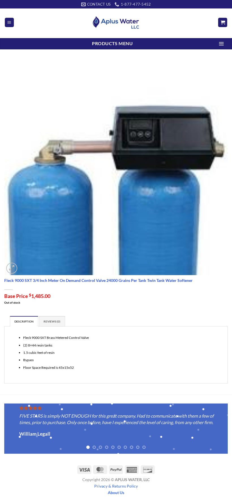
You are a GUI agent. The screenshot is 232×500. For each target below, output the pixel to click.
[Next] (216, 429)
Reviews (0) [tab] (52, 321)
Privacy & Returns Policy (116, 486)
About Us (116, 492)
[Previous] (16, 429)
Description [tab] (24, 321)
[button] (9, 22)
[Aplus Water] (116, 22)
